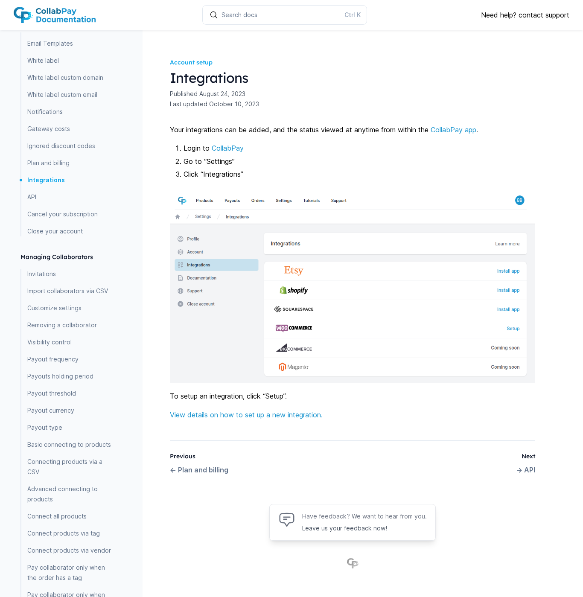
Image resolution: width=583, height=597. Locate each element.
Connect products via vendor (69, 550)
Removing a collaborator (62, 325)
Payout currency (50, 410)
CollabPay (228, 148)
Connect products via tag (63, 533)
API (31, 197)
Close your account (55, 231)
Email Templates (50, 43)
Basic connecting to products (69, 444)
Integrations (46, 179)
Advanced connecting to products (62, 494)
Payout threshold (51, 393)
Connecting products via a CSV (64, 466)
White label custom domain (65, 77)
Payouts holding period (60, 376)
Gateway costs (48, 128)
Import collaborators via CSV (67, 290)
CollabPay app (453, 129)
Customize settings (54, 308)
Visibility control (49, 342)
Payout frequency (53, 359)
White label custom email (62, 94)
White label (43, 60)
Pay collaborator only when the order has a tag (66, 572)
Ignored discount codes (61, 145)
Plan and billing (48, 162)
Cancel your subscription (62, 214)
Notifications (45, 111)
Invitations (41, 273)
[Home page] (55, 15)
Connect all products (57, 516)
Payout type (44, 427)
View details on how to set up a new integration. (246, 415)
